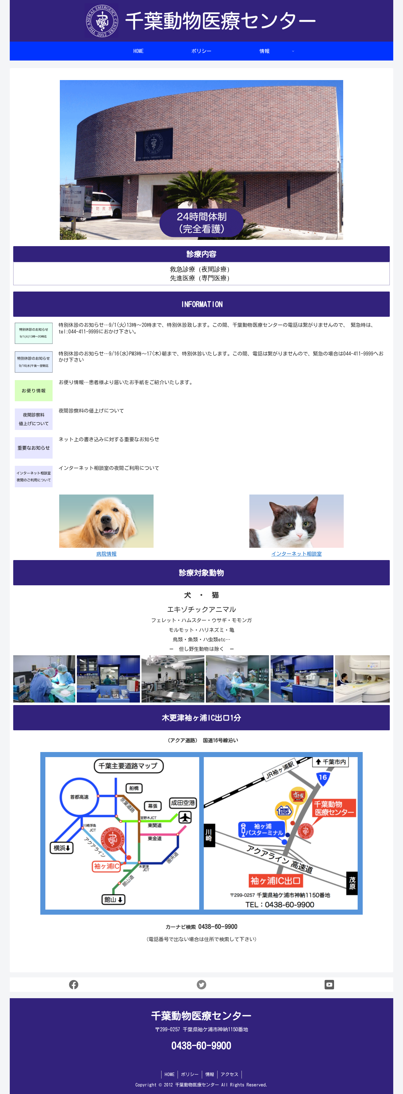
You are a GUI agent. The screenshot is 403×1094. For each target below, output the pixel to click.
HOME (169, 1074)
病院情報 (106, 553)
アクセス (229, 1074)
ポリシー (190, 1074)
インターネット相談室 (296, 553)
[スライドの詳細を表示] (76, 679)
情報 (209, 1074)
